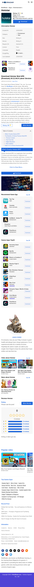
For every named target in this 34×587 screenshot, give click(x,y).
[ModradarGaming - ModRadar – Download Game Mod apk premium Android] (8, 2)
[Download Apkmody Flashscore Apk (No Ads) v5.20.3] (4, 69)
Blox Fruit (13, 485)
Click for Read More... (16, 167)
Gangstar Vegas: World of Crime (10, 490)
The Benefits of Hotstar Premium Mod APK (16, 136)
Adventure (11, 246)
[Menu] (32, 2)
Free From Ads (10, 139)
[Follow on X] (14, 550)
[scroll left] (3, 463)
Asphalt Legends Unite (25, 490)
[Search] (28, 2)
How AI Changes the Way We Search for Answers (13, 518)
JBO (18, 584)
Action (10, 265)
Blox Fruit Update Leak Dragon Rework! (8, 371)
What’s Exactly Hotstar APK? (12, 134)
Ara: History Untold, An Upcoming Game (8, 390)
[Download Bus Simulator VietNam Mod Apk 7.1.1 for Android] (5, 271)
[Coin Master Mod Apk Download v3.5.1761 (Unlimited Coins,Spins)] (5, 297)
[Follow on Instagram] (6, 550)
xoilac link (20, 582)
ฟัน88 (25, 582)
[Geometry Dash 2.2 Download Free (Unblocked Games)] (5, 246)
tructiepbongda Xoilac (21, 578)
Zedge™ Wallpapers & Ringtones (10, 494)
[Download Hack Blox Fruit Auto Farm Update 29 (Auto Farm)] (30, 63)
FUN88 (15, 580)
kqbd (15, 584)
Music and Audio (13, 207)
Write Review (27, 125)
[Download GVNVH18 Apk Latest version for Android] (30, 69)
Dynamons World (21, 485)
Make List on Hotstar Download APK (14, 145)
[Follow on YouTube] (6, 554)
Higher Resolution (10, 141)
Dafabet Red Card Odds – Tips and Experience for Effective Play (16, 508)
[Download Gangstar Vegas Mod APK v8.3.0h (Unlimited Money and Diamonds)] (5, 290)
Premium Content (10, 138)
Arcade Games (11, 63)
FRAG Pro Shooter (6, 499)
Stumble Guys (12, 487)
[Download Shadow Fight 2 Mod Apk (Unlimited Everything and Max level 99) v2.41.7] (5, 265)
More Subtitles (9, 143)
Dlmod (12, 578)
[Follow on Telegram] (10, 554)
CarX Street (5, 487)
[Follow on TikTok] (10, 550)
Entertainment (17, 7)
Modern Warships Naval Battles (10, 492)
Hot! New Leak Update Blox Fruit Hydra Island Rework (25, 371)
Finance (11, 213)
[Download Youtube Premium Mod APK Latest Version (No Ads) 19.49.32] (5, 207)
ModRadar (4, 7)
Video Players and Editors (11, 226)
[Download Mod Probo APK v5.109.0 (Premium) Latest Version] (5, 213)
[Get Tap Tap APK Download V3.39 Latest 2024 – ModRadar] (5, 200)
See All (28, 194)
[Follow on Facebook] (2, 550)
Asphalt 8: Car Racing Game (9, 496)
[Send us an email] (18, 550)
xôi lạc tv (10, 580)
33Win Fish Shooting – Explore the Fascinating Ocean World (16, 516)
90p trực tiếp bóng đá (12, 582)
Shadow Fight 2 (6, 483)
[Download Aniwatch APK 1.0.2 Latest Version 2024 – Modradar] (5, 219)
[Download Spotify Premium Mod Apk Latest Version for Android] (5, 252)
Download (23, 21)
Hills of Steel (14, 483)
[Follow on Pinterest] (22, 550)
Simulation (11, 271)
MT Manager (20, 496)
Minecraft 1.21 (6, 578)
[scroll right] (31, 463)
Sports (10, 278)
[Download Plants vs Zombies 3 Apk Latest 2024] (4, 63)
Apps (10, 7)
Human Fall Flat (6, 485)
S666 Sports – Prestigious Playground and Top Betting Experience (15, 512)
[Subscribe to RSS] (26, 550)
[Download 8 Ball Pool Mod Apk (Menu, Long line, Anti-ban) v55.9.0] (5, 278)
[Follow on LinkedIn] (2, 554)
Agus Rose (15, 81)
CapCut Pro (21, 483)
